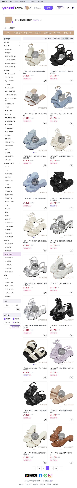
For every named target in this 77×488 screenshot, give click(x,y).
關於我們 (28, 484)
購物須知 (35, 484)
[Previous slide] (24, 54)
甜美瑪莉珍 (47, 33)
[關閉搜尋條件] (30, 8)
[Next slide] (46, 54)
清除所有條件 (15, 327)
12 (51, 468)
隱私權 (49, 484)
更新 (51, 481)
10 (43, 468)
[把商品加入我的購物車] (45, 81)
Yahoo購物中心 (12, 8)
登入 (59, 8)
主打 (8, 33)
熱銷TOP (38, 33)
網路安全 (42, 484)
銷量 (71, 38)
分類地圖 (55, 484)
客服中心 (21, 484)
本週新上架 (11, 28)
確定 (18, 309)
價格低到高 (57, 38)
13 (56, 468)
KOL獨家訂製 (58, 33)
